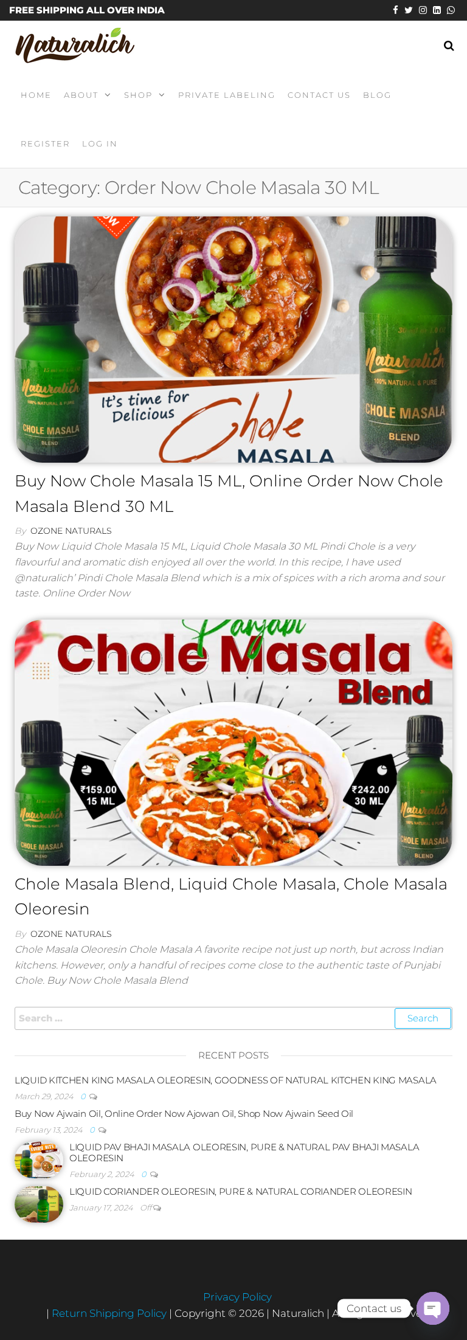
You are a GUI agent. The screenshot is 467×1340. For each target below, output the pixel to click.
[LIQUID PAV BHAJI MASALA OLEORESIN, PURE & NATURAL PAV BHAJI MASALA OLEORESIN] (39, 1159)
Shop (138, 95)
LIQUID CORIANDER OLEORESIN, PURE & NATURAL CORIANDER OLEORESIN (240, 1191)
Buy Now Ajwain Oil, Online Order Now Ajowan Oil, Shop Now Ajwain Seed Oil (184, 1113)
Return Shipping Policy (110, 1313)
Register (45, 143)
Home (36, 95)
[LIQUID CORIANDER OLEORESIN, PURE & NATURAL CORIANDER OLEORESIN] (39, 1203)
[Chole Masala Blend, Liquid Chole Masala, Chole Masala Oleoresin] (233, 742)
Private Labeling (226, 95)
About (81, 95)
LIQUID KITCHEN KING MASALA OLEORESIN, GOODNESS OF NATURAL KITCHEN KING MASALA (226, 1080)
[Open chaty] (433, 1308)
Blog (377, 95)
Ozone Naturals (71, 530)
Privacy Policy (237, 1297)
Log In (100, 143)
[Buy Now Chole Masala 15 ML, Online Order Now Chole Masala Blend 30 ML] (233, 339)
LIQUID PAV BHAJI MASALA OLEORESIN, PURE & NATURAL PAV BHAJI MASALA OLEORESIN (244, 1152)
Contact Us (319, 95)
